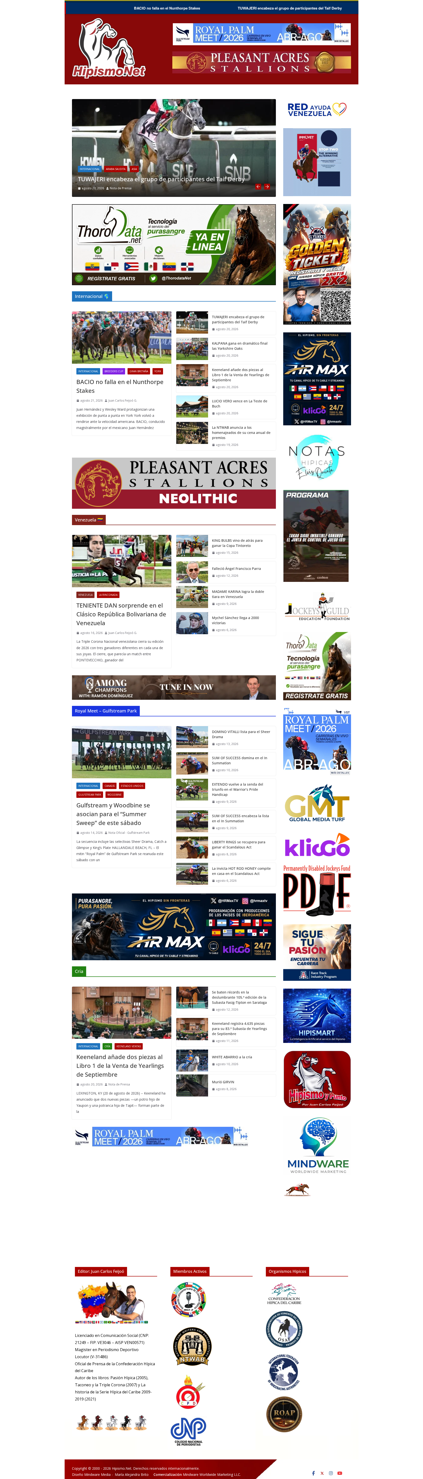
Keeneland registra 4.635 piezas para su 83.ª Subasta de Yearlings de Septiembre (239, 1028)
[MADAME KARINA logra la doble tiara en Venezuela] (192, 598)
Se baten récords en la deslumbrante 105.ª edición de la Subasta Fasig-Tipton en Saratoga (239, 997)
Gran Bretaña (138, 371)
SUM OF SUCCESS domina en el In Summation (239, 760)
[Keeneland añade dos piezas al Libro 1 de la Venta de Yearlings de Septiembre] (192, 378)
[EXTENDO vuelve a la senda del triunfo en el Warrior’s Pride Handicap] (192, 793)
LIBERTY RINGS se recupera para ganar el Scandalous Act (238, 844)
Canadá (110, 786)
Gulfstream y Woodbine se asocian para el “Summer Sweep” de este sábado (113, 814)
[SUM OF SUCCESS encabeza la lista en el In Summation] (192, 822)
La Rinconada (108, 595)
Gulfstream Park (89, 794)
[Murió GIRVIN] (192, 1085)
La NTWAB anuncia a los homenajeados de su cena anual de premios (241, 432)
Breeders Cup (114, 371)
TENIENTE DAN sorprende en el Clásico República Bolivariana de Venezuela (121, 614)
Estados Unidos (132, 786)
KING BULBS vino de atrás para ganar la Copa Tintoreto (237, 543)
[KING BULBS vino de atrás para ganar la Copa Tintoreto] (192, 546)
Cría (262, 161)
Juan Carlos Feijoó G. (74, 188)
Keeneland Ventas (129, 1046)
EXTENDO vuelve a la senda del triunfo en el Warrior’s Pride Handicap (237, 789)
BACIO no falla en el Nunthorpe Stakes (68, 8)
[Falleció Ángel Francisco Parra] (192, 572)
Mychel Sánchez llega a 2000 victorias (235, 620)
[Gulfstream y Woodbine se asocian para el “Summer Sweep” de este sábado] (121, 752)
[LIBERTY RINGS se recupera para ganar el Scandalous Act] (192, 848)
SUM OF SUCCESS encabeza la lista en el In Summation (240, 818)
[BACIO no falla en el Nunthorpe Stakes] (121, 337)
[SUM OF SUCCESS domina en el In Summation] (192, 764)
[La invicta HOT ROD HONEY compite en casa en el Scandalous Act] (192, 874)
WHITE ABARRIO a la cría (232, 1057)
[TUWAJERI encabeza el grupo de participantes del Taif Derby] (192, 323)
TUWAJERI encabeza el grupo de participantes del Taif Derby (190, 8)
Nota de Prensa (274, 188)
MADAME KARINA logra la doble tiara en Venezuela (238, 594)
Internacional (243, 161)
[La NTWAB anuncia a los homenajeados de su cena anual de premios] (192, 436)
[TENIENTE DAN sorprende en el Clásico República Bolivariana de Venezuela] (121, 561)
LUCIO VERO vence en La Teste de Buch (239, 403)
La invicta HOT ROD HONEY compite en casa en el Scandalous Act (241, 871)
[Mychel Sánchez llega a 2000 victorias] (192, 624)
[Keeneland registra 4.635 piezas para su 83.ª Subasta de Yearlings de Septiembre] (192, 1032)
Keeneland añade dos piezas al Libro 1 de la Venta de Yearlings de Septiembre (240, 374)
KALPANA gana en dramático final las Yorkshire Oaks (326, 8)
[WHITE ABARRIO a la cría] (192, 1061)
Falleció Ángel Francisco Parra (236, 568)
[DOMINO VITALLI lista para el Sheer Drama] (192, 738)
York (84, 169)
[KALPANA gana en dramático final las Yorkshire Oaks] (124, 102)
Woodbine (114, 794)
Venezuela (85, 595)
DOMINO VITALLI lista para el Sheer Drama (241, 734)
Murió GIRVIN (223, 1082)
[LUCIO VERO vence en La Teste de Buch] (192, 407)
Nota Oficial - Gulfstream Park (129, 833)
